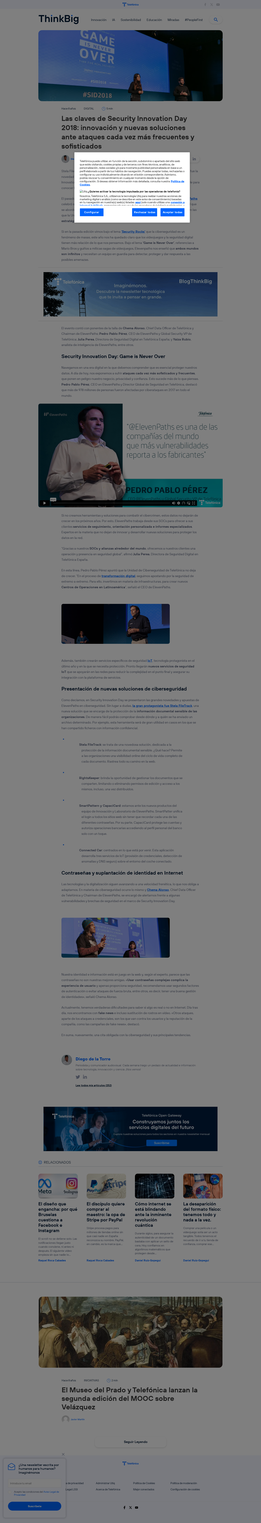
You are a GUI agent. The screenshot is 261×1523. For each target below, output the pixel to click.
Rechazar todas (144, 212)
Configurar (91, 212)
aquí (138, 202)
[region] (132, 187)
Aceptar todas (172, 212)
